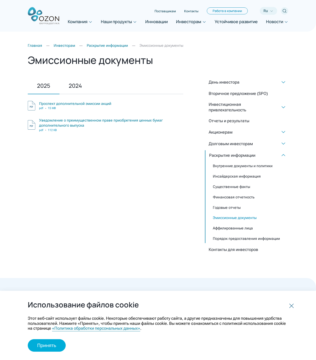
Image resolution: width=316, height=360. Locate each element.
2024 (75, 85)
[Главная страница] (43, 16)
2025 (43, 85)
